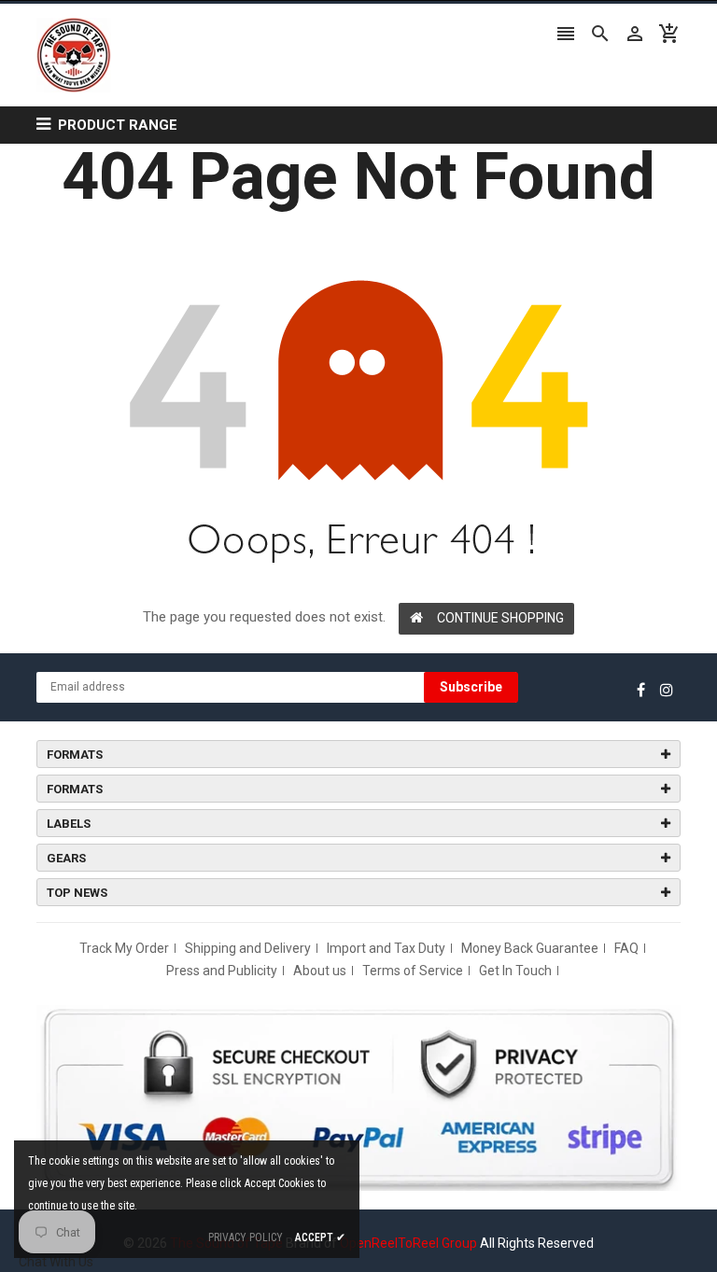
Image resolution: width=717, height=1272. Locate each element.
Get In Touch (515, 970)
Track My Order (124, 948)
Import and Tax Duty (386, 948)
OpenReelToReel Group (408, 1243)
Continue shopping (500, 617)
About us (319, 970)
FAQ (626, 948)
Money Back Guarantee (529, 948)
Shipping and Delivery (248, 948)
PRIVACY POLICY (245, 1237)
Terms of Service (412, 970)
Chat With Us (56, 1261)
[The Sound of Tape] (358, 1096)
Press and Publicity (221, 970)
